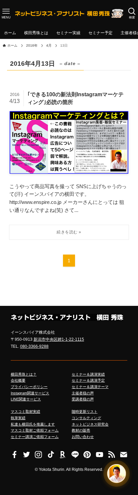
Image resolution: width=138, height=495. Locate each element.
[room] (63, 454)
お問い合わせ (83, 437)
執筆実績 (18, 418)
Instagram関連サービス (30, 393)
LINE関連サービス (26, 399)
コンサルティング (86, 418)
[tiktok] (51, 454)
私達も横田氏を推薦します (33, 424)
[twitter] (26, 454)
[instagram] (38, 454)
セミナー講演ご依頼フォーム (35, 437)
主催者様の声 (83, 393)
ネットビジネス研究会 (90, 424)
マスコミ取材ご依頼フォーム (35, 430)
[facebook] (14, 454)
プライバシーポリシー (29, 387)
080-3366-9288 (34, 346)
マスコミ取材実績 (25, 411)
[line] (75, 454)
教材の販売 (81, 430)
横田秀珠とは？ (24, 374)
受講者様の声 (83, 399)
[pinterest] (87, 454)
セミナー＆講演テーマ (90, 387)
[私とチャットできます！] (116, 473)
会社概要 (18, 380)
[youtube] (99, 454)
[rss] (111, 454)
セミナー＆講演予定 (88, 380)
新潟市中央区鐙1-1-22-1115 (58, 339)
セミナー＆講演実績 (88, 374)
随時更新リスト (84, 411)
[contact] (123, 454)
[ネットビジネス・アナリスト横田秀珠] (69, 13)
